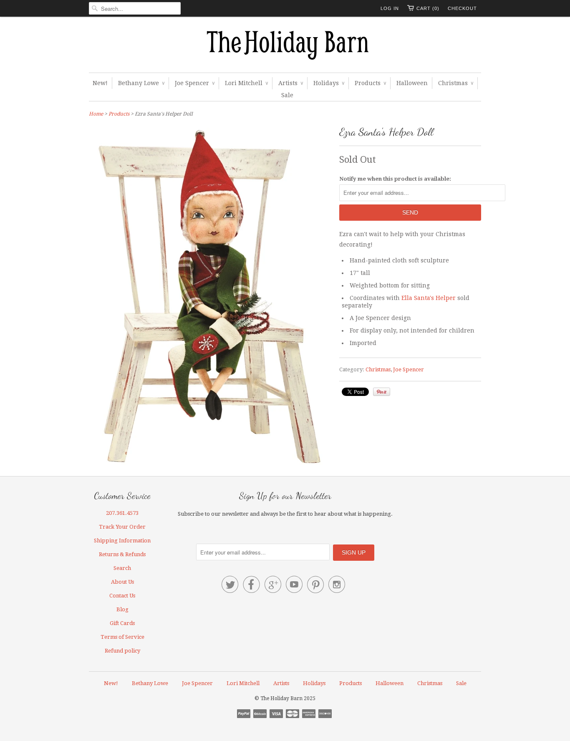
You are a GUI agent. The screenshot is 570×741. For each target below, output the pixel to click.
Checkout (462, 8)
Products (370, 83)
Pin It (381, 392)
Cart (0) (427, 8)
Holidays (328, 83)
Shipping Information (122, 540)
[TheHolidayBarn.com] (285, 46)
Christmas (455, 83)
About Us (122, 582)
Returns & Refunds (122, 554)
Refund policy (122, 651)
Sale (287, 95)
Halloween (412, 83)
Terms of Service (122, 637)
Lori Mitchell (246, 83)
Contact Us (122, 595)
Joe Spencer (194, 83)
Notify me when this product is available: (395, 179)
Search (122, 568)
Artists (290, 83)
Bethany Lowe (141, 83)
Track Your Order (122, 527)
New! (100, 83)
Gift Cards (122, 623)
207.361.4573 (122, 513)
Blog (122, 609)
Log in (390, 8)
